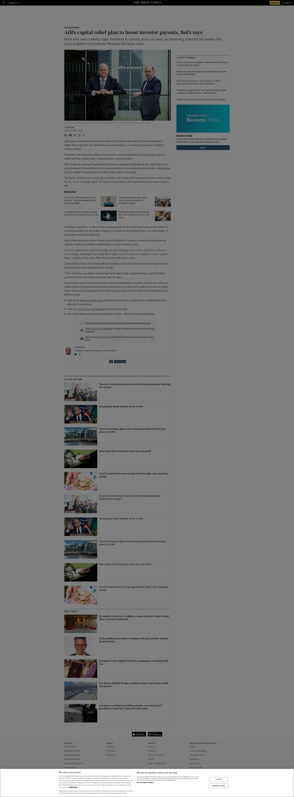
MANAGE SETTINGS (218, 786)
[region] (147, 783)
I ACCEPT (218, 779)
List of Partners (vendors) (145, 782)
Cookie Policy (73, 787)
